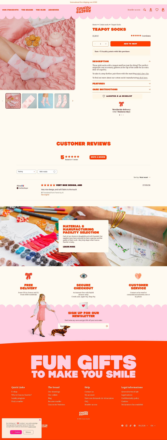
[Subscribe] (106, 326)
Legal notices (126, 395)
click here (143, 78)
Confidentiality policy (130, 398)
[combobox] (26, 172)
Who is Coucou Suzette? (21, 395)
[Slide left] (2, 100)
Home (94, 25)
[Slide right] (72, 100)
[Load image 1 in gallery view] (13, 100)
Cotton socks (104, 25)
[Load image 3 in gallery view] (45, 100)
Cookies (124, 401)
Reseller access (134, 10)
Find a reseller (17, 401)
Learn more (69, 247)
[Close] (40, 420)
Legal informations (132, 387)
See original (45, 195)
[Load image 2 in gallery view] (29, 100)
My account (89, 395)
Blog (50, 398)
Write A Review (98, 157)
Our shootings (54, 392)
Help (87, 387)
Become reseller (54, 401)
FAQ (86, 401)
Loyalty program (18, 398)
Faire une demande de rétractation (99, 398)
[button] (10, 10)
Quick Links (18, 387)
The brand (54, 387)
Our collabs (52, 395)
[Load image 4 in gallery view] (61, 100)
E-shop (14, 392)
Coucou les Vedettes (56, 404)
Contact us (89, 392)
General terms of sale (130, 392)
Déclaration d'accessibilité (132, 404)
